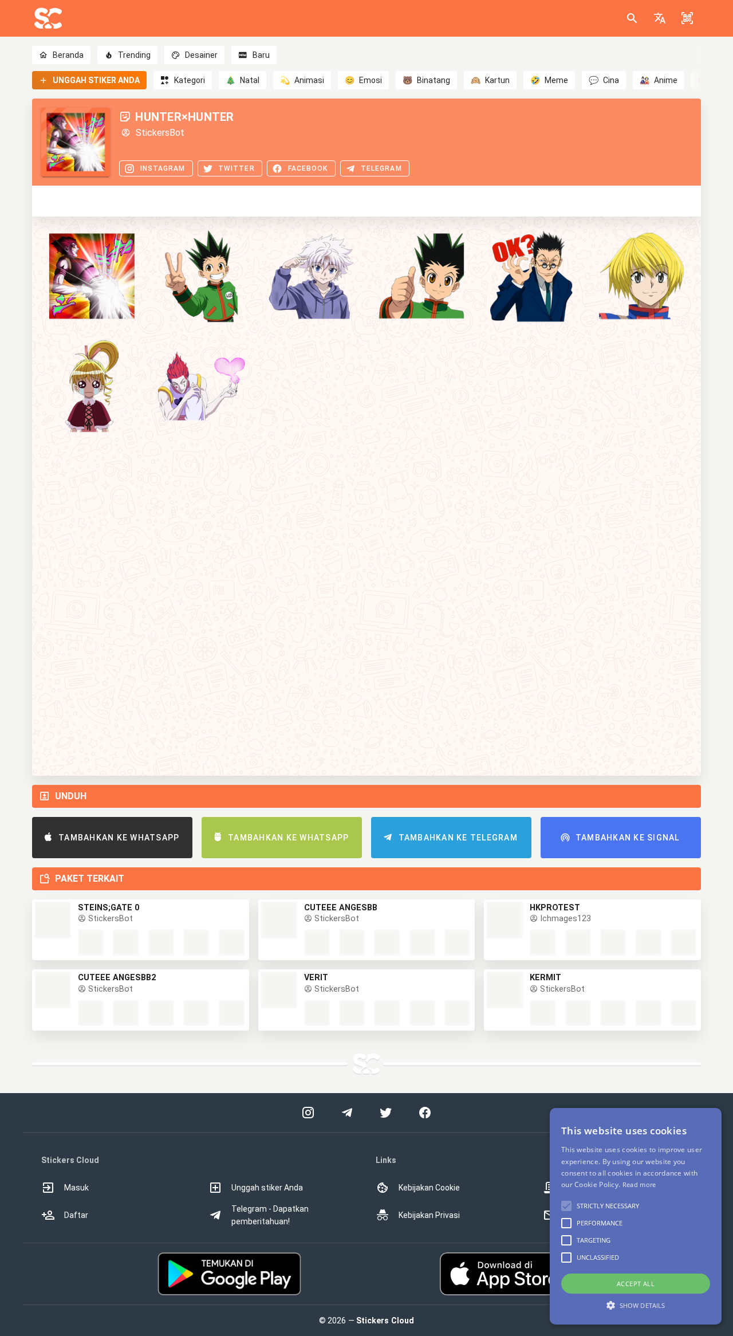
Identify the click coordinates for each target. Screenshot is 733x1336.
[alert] (636, 1216)
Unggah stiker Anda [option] (267, 1187)
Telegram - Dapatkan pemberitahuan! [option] (270, 1215)
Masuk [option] (76, 1187)
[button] (659, 18)
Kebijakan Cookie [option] (429, 1187)
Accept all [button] (636, 1283)
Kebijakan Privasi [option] (429, 1215)
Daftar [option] (76, 1215)
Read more (639, 1184)
